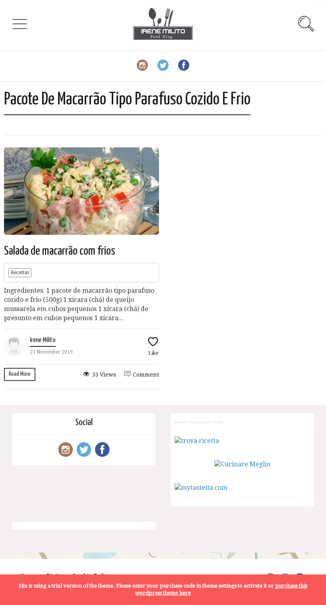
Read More (20, 374)
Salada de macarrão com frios (59, 251)
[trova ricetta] (197, 441)
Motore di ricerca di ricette (199, 421)
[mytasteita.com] (201, 487)
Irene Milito (43, 340)
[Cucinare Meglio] (242, 464)
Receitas (20, 272)
